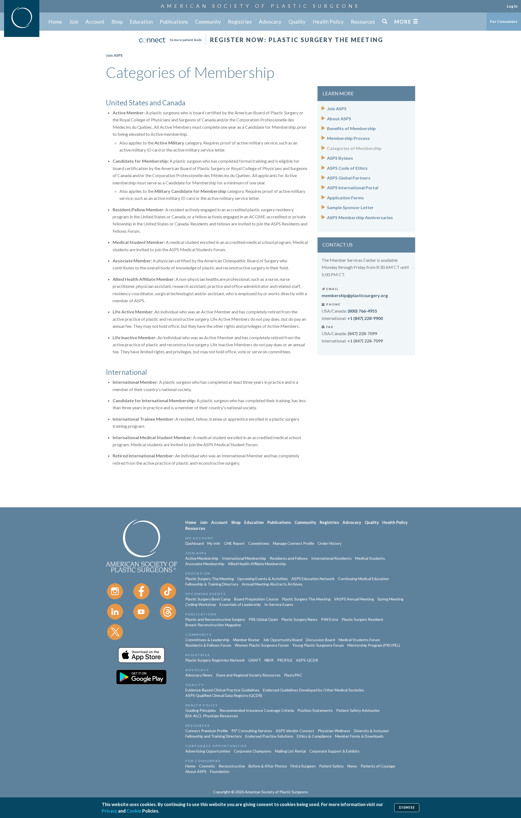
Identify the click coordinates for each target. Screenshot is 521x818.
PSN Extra (329, 619)
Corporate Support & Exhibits (334, 751)
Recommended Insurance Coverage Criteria (257, 710)
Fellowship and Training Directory (213, 736)
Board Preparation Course (256, 599)
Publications (174, 21)
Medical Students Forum (359, 639)
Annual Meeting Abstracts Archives (272, 584)
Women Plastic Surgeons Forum (262, 645)
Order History (329, 543)
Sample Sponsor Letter (350, 207)
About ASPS (339, 118)
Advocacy (270, 21)
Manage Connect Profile (293, 543)
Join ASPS (114, 55)
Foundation (219, 771)
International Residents (331, 558)
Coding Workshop (200, 604)
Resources (363, 21)
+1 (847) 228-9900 (365, 318)
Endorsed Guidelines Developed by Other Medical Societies (313, 690)
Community (208, 21)
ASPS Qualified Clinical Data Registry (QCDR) (223, 695)
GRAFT (254, 660)
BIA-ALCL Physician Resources (211, 715)
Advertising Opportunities (207, 751)
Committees (258, 543)
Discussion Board (320, 639)
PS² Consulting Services (251, 730)
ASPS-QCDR (307, 660)
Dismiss (407, 808)
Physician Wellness (334, 730)
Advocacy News (198, 675)
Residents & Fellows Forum (208, 645)
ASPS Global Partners (348, 177)
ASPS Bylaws (340, 158)
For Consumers (503, 21)
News (352, 766)
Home (55, 21)
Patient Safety (331, 766)
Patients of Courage (378, 766)
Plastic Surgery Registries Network (215, 660)
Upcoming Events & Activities (262, 578)
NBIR (269, 660)
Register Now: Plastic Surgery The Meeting (296, 39)
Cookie (133, 811)
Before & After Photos (268, 766)
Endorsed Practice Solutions (269, 736)
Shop (117, 21)
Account (94, 21)
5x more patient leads (186, 40)
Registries (240, 21)
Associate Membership (204, 563)
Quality (297, 21)
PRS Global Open (263, 619)
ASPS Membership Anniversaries (360, 217)
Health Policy (328, 21)
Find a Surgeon (303, 766)
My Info (213, 543)
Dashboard (194, 543)
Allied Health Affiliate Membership (257, 563)
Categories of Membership (354, 148)
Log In (512, 6)
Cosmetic (207, 766)
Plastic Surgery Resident (362, 619)
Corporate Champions (252, 751)
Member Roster (246, 639)
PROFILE (285, 660)
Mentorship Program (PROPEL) (373, 645)
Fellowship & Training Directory (211, 584)
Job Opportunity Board (282, 639)
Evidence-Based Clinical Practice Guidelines (222, 690)
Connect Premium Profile (206, 730)
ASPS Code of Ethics (347, 168)
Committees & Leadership (207, 639)
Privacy (109, 811)
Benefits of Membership (351, 128)
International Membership (244, 558)
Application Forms (345, 197)
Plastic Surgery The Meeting (209, 578)
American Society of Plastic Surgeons (260, 6)
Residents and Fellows (289, 558)
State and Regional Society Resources (248, 675)
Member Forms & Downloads (359, 736)
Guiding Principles (200, 710)
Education (141, 21)
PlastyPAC (293, 675)
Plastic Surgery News (299, 619)
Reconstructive (232, 766)
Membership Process (348, 138)
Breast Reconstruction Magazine (213, 624)
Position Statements (315, 710)
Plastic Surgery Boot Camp (208, 599)
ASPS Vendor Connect (295, 730)
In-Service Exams (278, 604)
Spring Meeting (390, 599)
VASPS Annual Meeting (354, 599)
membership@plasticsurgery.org (355, 295)
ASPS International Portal (352, 187)
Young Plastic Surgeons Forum (318, 645)
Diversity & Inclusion (371, 730)
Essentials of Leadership (240, 604)
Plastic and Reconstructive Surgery (215, 619)
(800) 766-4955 (362, 310)
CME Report (234, 543)
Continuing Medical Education (363, 578)
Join (73, 21)
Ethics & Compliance (314, 736)
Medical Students (370, 558)
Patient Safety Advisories (358, 710)
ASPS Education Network (313, 578)
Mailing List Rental (290, 751)
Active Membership (201, 558)
